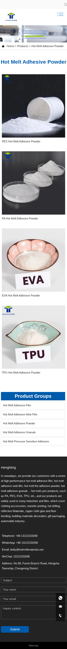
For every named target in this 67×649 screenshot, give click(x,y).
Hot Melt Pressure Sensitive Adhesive (26, 441)
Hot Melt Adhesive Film (17, 405)
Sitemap (33, 645)
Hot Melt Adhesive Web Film (20, 414)
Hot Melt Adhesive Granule (19, 432)
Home (10, 46)
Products (22, 46)
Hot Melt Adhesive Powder (47, 46)
